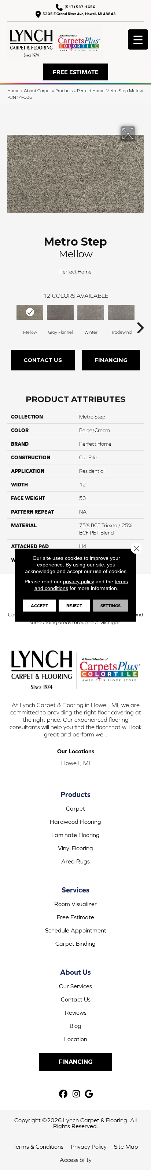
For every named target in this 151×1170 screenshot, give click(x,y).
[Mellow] (30, 312)
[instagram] (76, 1094)
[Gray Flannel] (60, 312)
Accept (39, 605)
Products (64, 90)
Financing (111, 359)
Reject (74, 605)
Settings (110, 605)
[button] (75, 72)
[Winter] (91, 312)
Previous (10, 316)
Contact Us (42, 359)
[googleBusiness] (89, 1094)
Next (140, 316)
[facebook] (63, 1094)
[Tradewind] (121, 312)
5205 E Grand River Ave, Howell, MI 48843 (79, 14)
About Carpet (37, 90)
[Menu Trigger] (138, 39)
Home (13, 90)
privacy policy (78, 581)
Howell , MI (75, 763)
